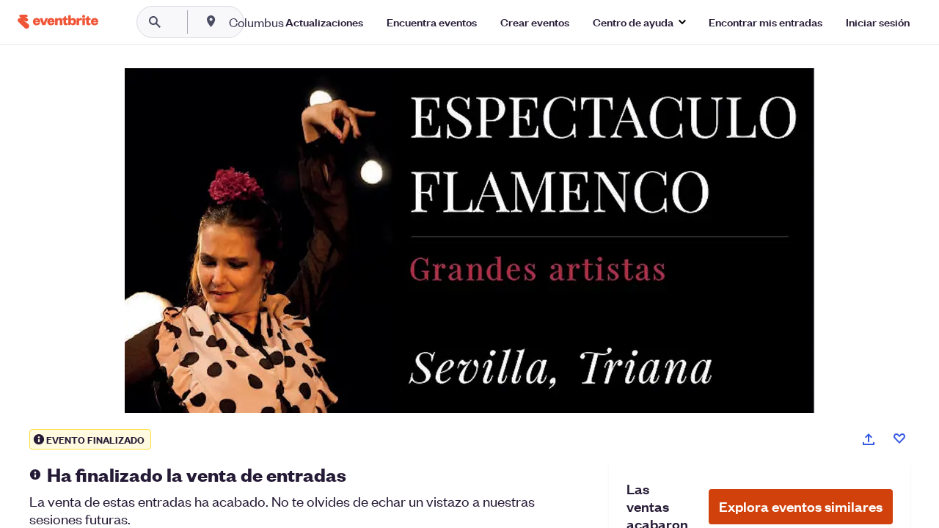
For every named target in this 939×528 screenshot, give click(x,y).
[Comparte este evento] (868, 439)
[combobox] (303, 22)
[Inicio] (58, 21)
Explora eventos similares (801, 506)
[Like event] (899, 438)
